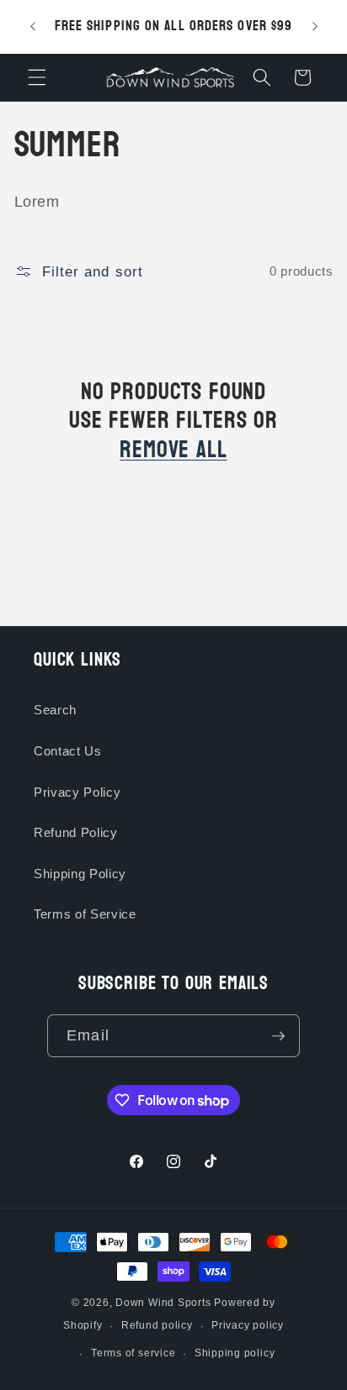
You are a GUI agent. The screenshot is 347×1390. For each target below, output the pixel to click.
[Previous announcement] (32, 26)
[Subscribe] (278, 1036)
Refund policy (157, 1325)
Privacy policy (247, 1325)
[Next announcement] (315, 26)
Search (55, 710)
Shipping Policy (80, 873)
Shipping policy (235, 1353)
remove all (173, 450)
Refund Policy (76, 832)
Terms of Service (85, 914)
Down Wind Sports (163, 1302)
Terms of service (133, 1353)
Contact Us (68, 751)
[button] (37, 77)
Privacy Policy (77, 792)
